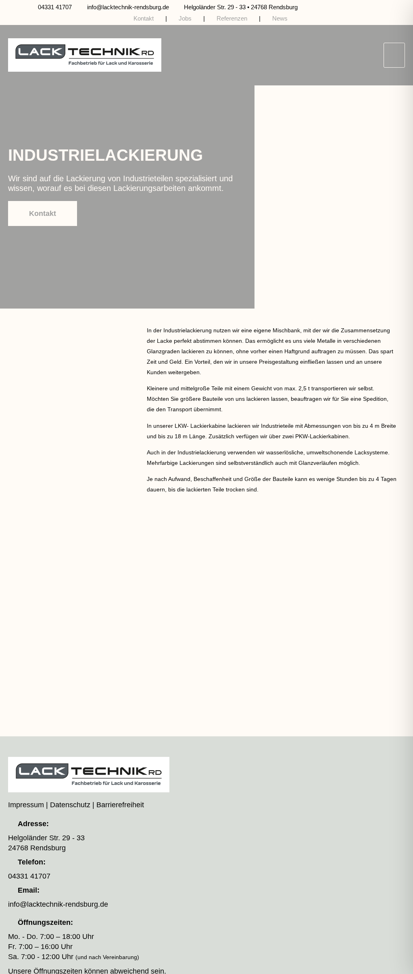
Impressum (26, 805)
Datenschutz (70, 805)
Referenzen (232, 18)
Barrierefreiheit (120, 805)
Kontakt (143, 18)
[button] (394, 55)
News (280, 18)
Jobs (185, 18)
